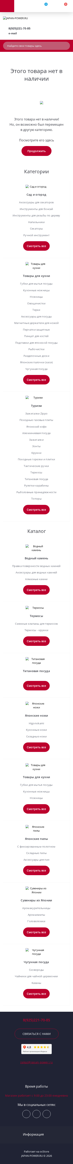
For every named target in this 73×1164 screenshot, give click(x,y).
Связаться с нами (37, 1034)
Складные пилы (36, 853)
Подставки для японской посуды (36, 343)
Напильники (36, 222)
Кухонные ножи (36, 730)
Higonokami (36, 723)
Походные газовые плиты (36, 420)
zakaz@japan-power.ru (36, 1062)
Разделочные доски (36, 356)
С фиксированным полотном (36, 846)
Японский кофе (36, 426)
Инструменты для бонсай (36, 209)
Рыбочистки (36, 349)
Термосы (36, 472)
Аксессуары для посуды (36, 316)
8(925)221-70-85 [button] (36, 1020)
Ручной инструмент (36, 235)
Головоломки (36, 921)
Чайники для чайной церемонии (36, 976)
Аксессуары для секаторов (36, 202)
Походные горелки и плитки (36, 459)
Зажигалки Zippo (36, 413)
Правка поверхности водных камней (36, 566)
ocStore (44, 1151)
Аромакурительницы (36, 908)
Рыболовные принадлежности (36, 492)
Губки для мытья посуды (36, 283)
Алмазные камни (36, 579)
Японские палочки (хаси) (36, 362)
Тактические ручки (36, 466)
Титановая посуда (36, 479)
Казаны (36, 983)
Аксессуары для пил (36, 859)
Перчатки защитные (36, 329)
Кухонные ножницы (36, 290)
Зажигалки (36, 440)
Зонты (36, 446)
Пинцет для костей (36, 336)
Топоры (36, 498)
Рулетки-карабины (36, 485)
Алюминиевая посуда (36, 433)
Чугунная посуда (36, 369)
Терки (36, 310)
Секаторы (36, 228)
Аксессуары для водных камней (36, 572)
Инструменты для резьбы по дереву (36, 215)
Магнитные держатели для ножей (36, 323)
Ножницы (36, 297)
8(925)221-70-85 (19, 28)
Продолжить (36, 151)
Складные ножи (36, 736)
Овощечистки (36, 303)
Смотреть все (36, 246)
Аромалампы (36, 915)
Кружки (36, 453)
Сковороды (36, 970)
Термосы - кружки (36, 630)
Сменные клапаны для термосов (36, 623)
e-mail (13, 33)
